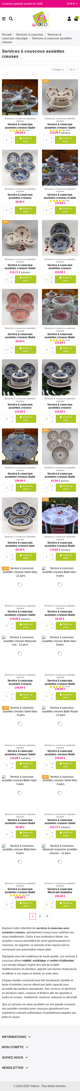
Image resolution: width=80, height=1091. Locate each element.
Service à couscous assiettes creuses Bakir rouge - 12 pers (20, 127)
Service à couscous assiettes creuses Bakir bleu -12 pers (20, 477)
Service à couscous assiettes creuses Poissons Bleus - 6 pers (60, 408)
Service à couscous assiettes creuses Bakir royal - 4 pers (20, 823)
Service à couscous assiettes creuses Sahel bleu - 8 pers (20, 754)
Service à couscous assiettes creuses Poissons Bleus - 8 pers (20, 408)
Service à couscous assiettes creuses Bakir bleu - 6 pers (20, 892)
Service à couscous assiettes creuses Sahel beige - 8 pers (60, 127)
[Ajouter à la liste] (34, 85)
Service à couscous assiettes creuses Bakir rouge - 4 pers (20, 337)
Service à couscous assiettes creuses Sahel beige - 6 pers (20, 268)
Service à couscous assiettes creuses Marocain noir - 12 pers (20, 684)
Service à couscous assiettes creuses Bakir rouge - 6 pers (60, 337)
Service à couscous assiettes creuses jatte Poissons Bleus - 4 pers (20, 546)
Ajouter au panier (27, 139)
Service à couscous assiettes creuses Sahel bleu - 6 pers (60, 823)
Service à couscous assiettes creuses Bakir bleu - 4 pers (60, 615)
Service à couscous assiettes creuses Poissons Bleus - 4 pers (20, 198)
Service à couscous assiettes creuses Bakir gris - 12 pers (60, 546)
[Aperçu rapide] (34, 92)
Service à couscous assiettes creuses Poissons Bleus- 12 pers (59, 268)
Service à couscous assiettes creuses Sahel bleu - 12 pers (20, 615)
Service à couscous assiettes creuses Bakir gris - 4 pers (60, 477)
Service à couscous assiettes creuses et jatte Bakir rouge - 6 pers (60, 198)
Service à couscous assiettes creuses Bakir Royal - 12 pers (60, 754)
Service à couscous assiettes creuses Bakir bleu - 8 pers (60, 684)
